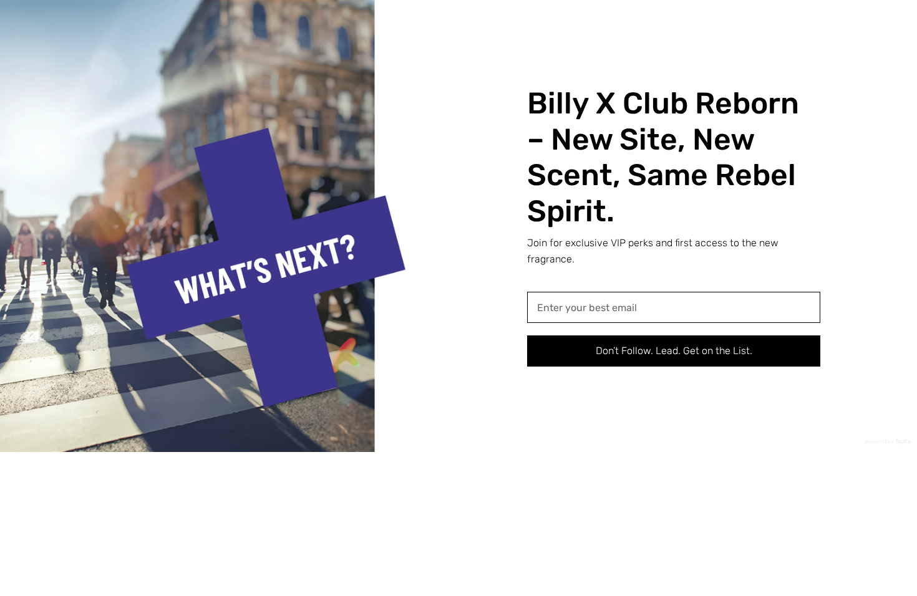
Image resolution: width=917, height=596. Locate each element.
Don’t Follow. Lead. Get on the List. (674, 351)
